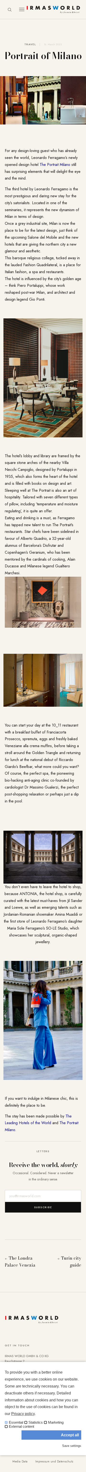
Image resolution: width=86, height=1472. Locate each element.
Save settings (71, 1446)
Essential (16, 1422)
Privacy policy (23, 1414)
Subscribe (43, 1207)
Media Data (20, 1461)
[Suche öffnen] (9, 9)
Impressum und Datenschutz (54, 1461)
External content (21, 1426)
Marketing (56, 1422)
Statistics (35, 1422)
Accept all (70, 1435)
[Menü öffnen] (21, 9)
